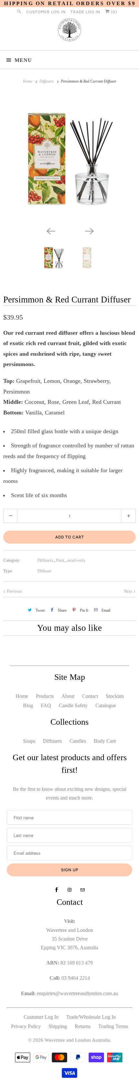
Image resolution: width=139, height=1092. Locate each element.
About (67, 696)
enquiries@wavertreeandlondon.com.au (77, 993)
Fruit (60, 560)
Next (128, 591)
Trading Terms (113, 1026)
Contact (90, 696)
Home (22, 696)
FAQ (46, 705)
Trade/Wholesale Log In (91, 1017)
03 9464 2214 (75, 978)
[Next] (89, 230)
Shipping (57, 1026)
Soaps (29, 741)
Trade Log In (85, 12)
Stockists (115, 696)
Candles (78, 741)
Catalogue (105, 705)
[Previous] (50, 230)
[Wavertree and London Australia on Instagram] (69, 890)
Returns (83, 1026)
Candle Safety (73, 705)
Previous (14, 591)
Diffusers (45, 560)
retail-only (76, 560)
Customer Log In (46, 12)
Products (45, 696)
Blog (28, 705)
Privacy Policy (26, 1026)
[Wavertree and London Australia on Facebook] (56, 890)
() (113, 12)
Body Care (105, 741)
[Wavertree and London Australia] (70, 31)
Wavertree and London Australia (77, 1040)
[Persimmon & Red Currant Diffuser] (69, 158)
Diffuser (44, 570)
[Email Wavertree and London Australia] (82, 890)
